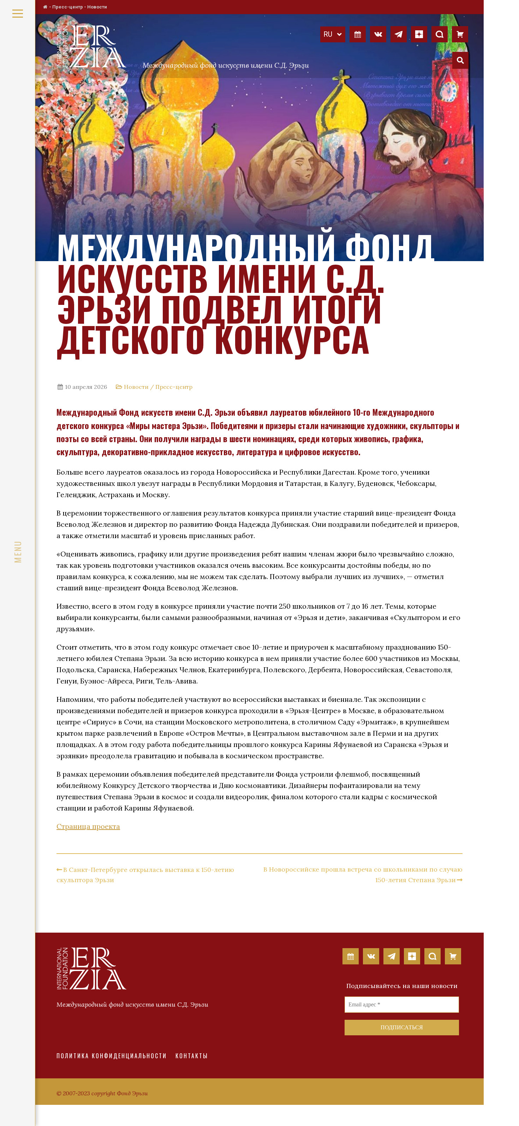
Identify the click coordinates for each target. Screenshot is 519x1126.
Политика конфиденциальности (111, 1056)
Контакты (191, 1056)
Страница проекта (88, 826)
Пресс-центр (67, 7)
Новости (97, 7)
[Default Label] (358, 33)
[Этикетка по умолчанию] (378, 33)
